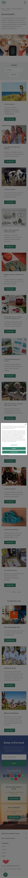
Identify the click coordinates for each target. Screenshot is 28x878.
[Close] (25, 424)
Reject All (14, 448)
